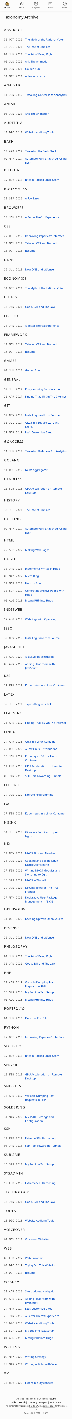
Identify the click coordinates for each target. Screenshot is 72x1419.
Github (22, 1402)
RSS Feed (30, 1398)
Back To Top (55, 1402)
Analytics (43, 1402)
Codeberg (32, 1402)
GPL (36, 1409)
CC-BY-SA (33, 1405)
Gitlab (14, 1402)
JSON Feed (42, 1398)
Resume (52, 1398)
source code (49, 1405)
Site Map (20, 1398)
